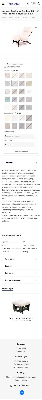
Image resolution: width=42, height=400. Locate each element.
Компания (21, 344)
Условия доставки (21, 364)
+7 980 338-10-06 (21, 385)
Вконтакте (22, 392)
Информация (21, 357)
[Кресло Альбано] (21, 38)
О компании (21, 348)
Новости (21, 351)
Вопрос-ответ (21, 380)
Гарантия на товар (21, 367)
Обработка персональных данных (21, 377)
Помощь (21, 373)
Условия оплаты (21, 361)
